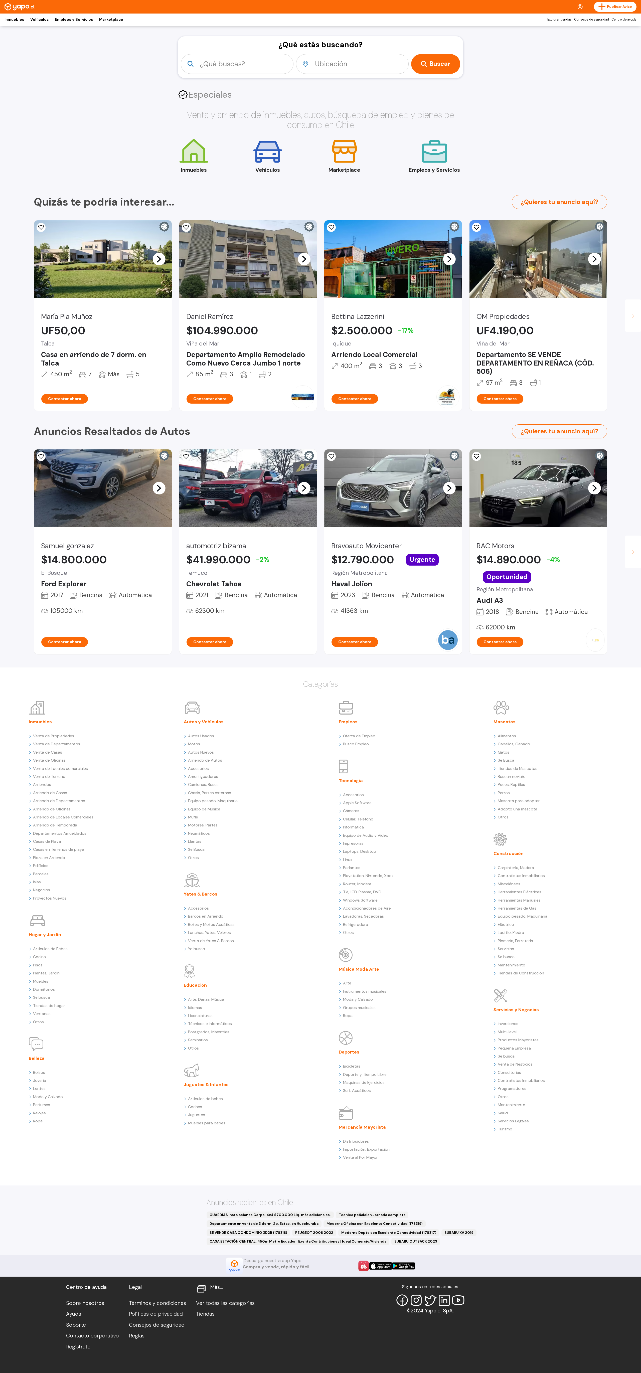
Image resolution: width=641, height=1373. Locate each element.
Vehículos (39, 19)
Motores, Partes (203, 825)
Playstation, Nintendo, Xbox (368, 875)
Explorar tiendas (559, 20)
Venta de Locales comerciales (60, 768)
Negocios (41, 890)
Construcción (509, 853)
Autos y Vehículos (204, 722)
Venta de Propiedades (53, 736)
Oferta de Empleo (359, 736)
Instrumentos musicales (364, 991)
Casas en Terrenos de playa (58, 849)
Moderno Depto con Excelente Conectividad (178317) (388, 1232)
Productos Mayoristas (518, 1040)
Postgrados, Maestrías (208, 1032)
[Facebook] (402, 1300)
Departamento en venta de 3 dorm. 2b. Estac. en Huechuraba (264, 1223)
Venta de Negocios (515, 1064)
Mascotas (505, 722)
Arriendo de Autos (205, 760)
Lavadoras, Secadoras (363, 916)
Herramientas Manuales (519, 900)
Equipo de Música (204, 809)
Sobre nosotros (85, 1303)
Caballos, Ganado (514, 744)
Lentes (39, 1088)
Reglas (136, 1335)
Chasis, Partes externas (209, 792)
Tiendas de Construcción (521, 973)
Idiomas (195, 1007)
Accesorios (198, 768)
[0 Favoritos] (41, 227)
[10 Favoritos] (186, 227)
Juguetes (196, 1114)
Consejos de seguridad (591, 20)
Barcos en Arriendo (205, 916)
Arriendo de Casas (50, 792)
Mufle (193, 817)
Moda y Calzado (48, 1096)
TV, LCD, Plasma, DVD (362, 892)
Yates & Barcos (200, 894)
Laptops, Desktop (359, 851)
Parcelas (41, 874)
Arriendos (42, 784)
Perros (504, 792)
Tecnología (351, 781)
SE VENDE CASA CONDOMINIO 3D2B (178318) (248, 1232)
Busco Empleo (356, 744)
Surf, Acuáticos (357, 1090)
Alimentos (507, 736)
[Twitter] (430, 1300)
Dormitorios (44, 989)
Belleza (37, 1058)
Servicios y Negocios (516, 1010)
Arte (347, 983)
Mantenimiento (511, 965)
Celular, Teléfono (358, 819)
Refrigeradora (355, 924)
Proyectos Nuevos (49, 898)
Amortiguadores (203, 776)
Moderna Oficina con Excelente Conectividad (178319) (375, 1223)
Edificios (40, 865)
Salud (503, 1113)
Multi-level (507, 1032)
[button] (159, 259)
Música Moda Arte (359, 969)
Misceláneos (509, 884)
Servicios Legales (513, 1121)
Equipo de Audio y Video (365, 835)
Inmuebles (14, 19)
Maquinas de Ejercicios (364, 1082)
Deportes (349, 1052)
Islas (37, 882)
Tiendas (205, 1313)
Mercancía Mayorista (362, 1127)
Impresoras (353, 843)
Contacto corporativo (92, 1335)
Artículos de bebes (205, 1098)
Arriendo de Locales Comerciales (63, 817)
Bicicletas (351, 1066)
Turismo (505, 1129)
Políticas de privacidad (156, 1313)
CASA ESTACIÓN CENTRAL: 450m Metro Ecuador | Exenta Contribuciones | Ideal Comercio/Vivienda (298, 1241)
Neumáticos (199, 833)
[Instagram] (416, 1300)
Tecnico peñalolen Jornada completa (372, 1215)
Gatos (503, 752)
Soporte (76, 1324)
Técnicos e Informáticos (210, 1023)
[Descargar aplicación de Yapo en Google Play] (403, 1266)
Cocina (39, 956)
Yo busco (196, 948)
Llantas (194, 841)
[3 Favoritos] (331, 227)
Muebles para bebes (206, 1123)
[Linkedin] (444, 1300)
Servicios (506, 948)
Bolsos (39, 1072)
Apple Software (357, 802)
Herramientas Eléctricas (519, 892)
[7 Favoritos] (41, 456)
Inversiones (508, 1023)
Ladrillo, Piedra (511, 932)
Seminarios (198, 1040)
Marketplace (111, 19)
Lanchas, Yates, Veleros (209, 932)
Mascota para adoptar (519, 800)
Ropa (38, 1121)
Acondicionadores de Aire (367, 908)
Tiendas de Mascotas (517, 768)
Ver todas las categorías (225, 1303)
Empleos (348, 722)
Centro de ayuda (623, 20)
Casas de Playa (47, 841)
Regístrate (78, 1346)
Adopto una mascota (517, 809)
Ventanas (42, 1013)
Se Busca (196, 849)
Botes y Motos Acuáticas (211, 924)
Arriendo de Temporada (55, 825)
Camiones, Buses (203, 784)
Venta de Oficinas (49, 760)
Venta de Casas (47, 752)
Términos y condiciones (157, 1303)
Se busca (41, 997)
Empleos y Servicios (74, 19)
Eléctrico (506, 924)
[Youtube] (458, 1300)
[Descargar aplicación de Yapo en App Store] (380, 1266)
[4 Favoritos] (186, 456)
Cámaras (351, 810)
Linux (347, 859)
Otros (38, 1021)
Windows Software (360, 900)
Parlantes (351, 867)
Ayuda (73, 1313)
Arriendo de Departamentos (59, 800)
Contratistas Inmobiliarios (521, 875)
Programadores (512, 1088)
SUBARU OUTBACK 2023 (415, 1241)
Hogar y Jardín (45, 935)
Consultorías (509, 1072)
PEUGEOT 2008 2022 (314, 1232)
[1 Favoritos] (476, 227)
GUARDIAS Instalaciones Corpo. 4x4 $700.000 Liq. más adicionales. (270, 1215)
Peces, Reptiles (511, 784)
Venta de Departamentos (56, 744)
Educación (195, 985)
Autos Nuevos (201, 752)
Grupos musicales (359, 1007)
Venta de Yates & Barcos (211, 940)
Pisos (38, 965)
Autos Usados (201, 736)
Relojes (39, 1113)
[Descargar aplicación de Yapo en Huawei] (363, 1266)
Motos (194, 744)
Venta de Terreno (49, 776)
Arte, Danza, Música (206, 999)
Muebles (40, 981)
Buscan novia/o (512, 776)
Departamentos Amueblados (59, 833)
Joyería (39, 1080)
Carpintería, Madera (516, 867)
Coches (195, 1106)
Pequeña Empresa (514, 1048)
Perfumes (41, 1104)
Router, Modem (357, 884)
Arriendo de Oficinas (52, 809)
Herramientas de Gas (517, 908)
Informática (353, 827)
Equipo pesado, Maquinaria (213, 800)
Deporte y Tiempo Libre (365, 1074)
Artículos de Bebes (50, 948)
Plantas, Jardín (46, 973)
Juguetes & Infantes (206, 1085)
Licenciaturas (200, 1015)
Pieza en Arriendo (49, 857)
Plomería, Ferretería (515, 940)
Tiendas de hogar (49, 1005)
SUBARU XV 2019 (458, 1232)
